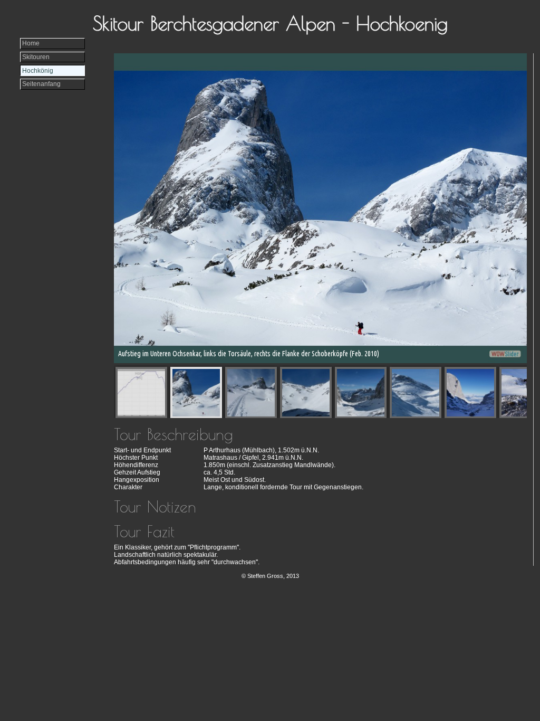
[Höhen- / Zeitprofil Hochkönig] (141, 393)
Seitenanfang (41, 84)
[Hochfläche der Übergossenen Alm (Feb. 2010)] (416, 393)
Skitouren (36, 57)
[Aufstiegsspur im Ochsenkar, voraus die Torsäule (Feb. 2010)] (251, 393)
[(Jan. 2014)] (471, 393)
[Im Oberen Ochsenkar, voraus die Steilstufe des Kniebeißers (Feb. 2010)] (306, 393)
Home (31, 43)
